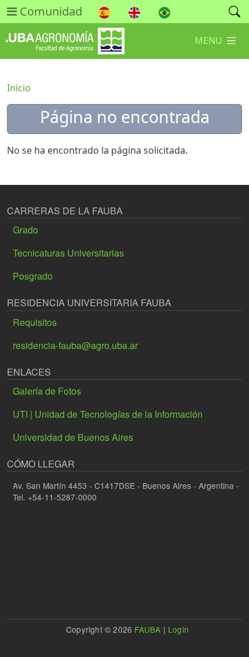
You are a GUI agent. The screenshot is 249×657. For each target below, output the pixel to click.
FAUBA (147, 629)
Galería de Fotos (47, 391)
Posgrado (33, 276)
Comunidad (49, 11)
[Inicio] (62, 36)
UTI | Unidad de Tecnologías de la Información (108, 414)
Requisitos (35, 322)
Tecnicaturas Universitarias (68, 252)
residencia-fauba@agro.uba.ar (75, 345)
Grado (25, 229)
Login (178, 629)
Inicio (19, 87)
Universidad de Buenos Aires (73, 437)
